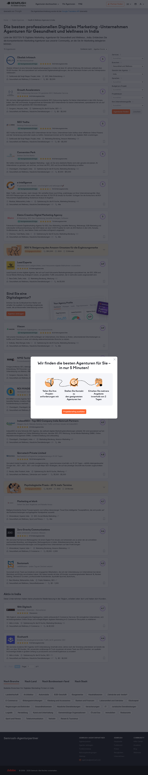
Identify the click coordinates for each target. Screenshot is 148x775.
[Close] (114, 359)
